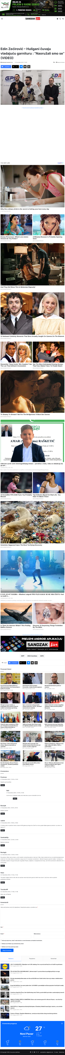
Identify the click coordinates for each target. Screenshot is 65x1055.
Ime (2, 927)
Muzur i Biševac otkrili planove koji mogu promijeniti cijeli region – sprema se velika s (54, 764)
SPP (23, 656)
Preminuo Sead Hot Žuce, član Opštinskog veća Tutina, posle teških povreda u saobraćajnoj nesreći (37, 992)
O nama (56, 1052)
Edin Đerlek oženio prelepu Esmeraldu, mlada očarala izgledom (32, 686)
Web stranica (37, 933)
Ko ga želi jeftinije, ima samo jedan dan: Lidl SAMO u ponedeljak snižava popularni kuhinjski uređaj (36, 985)
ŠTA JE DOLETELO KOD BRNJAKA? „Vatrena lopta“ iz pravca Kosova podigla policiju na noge (35, 971)
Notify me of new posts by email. (10, 946)
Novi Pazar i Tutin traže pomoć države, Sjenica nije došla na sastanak (9, 745)
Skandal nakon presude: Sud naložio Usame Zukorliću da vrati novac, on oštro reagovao (31, 745)
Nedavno (10, 958)
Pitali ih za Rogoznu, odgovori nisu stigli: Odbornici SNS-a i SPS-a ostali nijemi (54, 745)
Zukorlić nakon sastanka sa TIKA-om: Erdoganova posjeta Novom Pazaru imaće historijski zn (10, 726)
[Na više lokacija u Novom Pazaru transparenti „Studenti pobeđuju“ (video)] (10, 755)
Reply (2, 785)
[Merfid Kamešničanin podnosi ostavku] (54, 678)
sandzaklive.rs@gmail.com (46, 1052)
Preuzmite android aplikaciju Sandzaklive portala (32, 634)
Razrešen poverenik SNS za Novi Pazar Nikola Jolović (31, 763)
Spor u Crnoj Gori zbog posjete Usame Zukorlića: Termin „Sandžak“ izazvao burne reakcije (32, 706)
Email (2, 933)
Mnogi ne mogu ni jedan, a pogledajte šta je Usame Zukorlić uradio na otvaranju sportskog (9, 706)
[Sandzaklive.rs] (32, 18)
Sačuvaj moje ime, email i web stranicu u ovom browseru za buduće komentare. (22, 940)
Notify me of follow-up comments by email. (13, 943)
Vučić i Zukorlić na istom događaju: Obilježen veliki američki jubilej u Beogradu (54, 706)
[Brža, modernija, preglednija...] (32, 643)
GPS (42, 656)
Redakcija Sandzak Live (7, 62)
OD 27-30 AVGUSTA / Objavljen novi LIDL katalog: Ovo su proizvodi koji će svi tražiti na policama (36, 964)
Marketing (61, 1052)
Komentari (54, 958)
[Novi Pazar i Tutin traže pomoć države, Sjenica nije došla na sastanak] (10, 736)
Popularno (32, 958)
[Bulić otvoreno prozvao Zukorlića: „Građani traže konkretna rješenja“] (54, 717)
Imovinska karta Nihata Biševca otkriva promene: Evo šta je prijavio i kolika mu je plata (10, 687)
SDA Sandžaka (32, 656)
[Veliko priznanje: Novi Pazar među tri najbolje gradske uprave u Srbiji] (32, 717)
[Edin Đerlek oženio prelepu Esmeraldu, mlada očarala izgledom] (32, 678)
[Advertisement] (32, 33)
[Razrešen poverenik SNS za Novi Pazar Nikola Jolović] (32, 755)
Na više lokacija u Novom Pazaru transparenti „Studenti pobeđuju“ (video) (9, 764)
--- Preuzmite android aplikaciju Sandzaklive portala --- (32, 107)
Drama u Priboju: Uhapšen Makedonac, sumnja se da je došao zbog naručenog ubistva (33, 1013)
